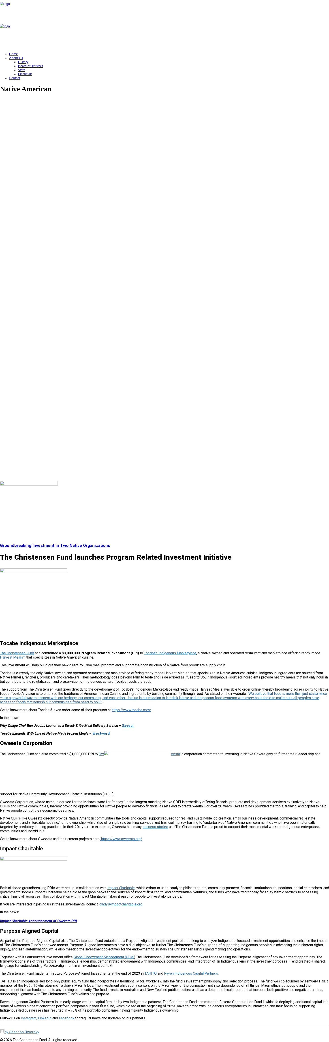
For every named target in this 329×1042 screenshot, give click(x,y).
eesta (175, 754)
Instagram (28, 1018)
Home (13, 54)
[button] (29, 484)
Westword (101, 733)
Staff (21, 70)
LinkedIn (44, 1018)
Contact (14, 78)
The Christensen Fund (17, 653)
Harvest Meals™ (12, 657)
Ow (101, 754)
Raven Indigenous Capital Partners (191, 973)
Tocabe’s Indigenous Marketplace (170, 653)
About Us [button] (16, 58)
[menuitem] (169, 54)
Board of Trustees (30, 66)
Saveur (128, 725)
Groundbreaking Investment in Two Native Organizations (55, 545)
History (23, 62)
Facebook (66, 1018)
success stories (155, 827)
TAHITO (151, 973)
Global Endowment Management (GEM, (104, 957)
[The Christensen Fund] (164, 24)
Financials (25, 74)
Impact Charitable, (121, 888)
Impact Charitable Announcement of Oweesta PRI (38, 921)
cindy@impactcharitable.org (120, 904)
